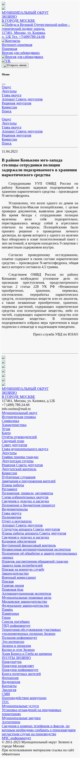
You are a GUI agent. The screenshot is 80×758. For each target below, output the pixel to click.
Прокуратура (12, 662)
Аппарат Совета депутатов (22, 99)
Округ (6, 87)
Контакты (9, 686)
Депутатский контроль (19, 469)
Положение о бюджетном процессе (28, 505)
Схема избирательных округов (25, 497)
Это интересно (13, 642)
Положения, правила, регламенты (27, 493)
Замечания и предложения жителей (29, 481)
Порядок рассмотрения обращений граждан (35, 561)
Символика (10, 421)
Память (7, 609)
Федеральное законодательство (25, 605)
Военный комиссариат (19, 577)
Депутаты (9, 91)
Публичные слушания (18, 477)
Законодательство (15, 573)
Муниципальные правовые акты (26, 597)
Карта (6, 433)
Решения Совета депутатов (22, 465)
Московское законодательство (24, 601)
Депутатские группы (18, 461)
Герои (6, 617)
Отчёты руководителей (19, 437)
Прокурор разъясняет (18, 666)
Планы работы (13, 485)
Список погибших (16, 621)
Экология (9, 690)
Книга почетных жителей (21, 674)
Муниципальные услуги (20, 706)
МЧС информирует (16, 738)
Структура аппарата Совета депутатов (31, 529)
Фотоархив (10, 678)
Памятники (10, 613)
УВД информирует (16, 626)
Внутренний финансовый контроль (29, 545)
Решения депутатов (16, 103)
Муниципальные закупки (21, 718)
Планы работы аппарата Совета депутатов (34, 533)
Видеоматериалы (15, 509)
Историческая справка (19, 417)
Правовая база (12, 589)
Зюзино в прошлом (16, 646)
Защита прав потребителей (22, 565)
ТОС (5, 702)
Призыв (8, 581)
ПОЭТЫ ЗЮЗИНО (16, 658)
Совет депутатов (14, 445)
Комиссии (9, 107)
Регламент (9, 489)
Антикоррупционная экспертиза (26, 593)
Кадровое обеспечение (19, 541)
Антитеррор (11, 722)
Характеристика (14, 425)
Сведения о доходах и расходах (25, 501)
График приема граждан (20, 457)
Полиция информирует (19, 638)
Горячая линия (13, 585)
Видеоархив (11, 682)
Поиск (7, 111)
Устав (6, 429)
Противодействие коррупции (24, 698)
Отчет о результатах (17, 521)
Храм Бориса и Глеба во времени (27, 654)
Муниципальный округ (20, 413)
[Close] (3, 84)
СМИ (6, 694)
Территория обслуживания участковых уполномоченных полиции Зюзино (31, 632)
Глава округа (11, 95)
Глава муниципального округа (25, 449)
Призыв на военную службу (23, 569)
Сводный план (13, 441)
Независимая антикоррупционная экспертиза (36, 549)
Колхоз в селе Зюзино (18, 650)
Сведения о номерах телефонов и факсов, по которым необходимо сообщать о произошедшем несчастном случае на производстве (39, 730)
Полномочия (11, 517)
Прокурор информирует (20, 670)
